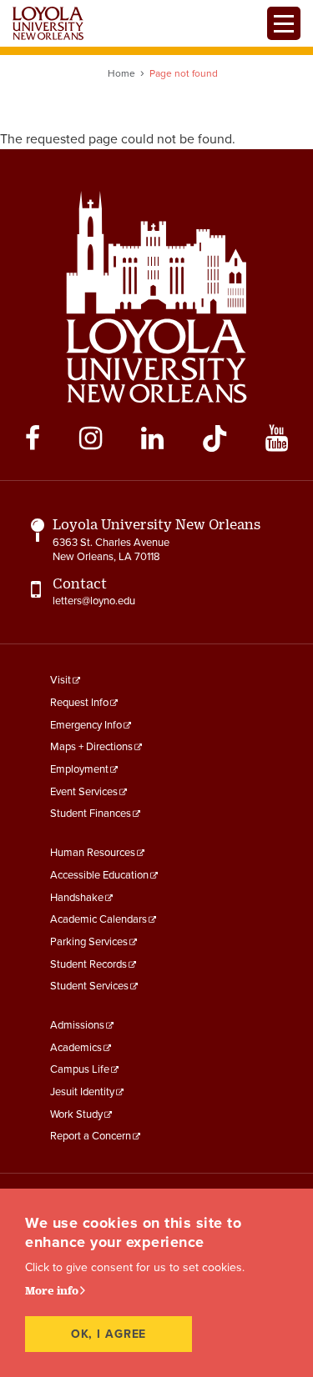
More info (51, 1290)
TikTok (214, 438)
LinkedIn (152, 438)
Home (121, 73)
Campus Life (79, 1069)
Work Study (76, 1114)
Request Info (79, 702)
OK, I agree (109, 1334)
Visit (60, 680)
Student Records (88, 964)
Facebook (32, 438)
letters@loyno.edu (94, 601)
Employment (79, 769)
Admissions (77, 1025)
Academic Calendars (98, 919)
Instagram (90, 438)
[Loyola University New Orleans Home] (48, 23)
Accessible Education (99, 875)
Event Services (84, 792)
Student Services (89, 986)
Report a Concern (90, 1136)
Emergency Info (86, 725)
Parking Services (89, 942)
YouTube (276, 438)
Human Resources (92, 852)
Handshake (76, 897)
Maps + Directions (91, 747)
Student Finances (90, 813)
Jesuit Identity (82, 1092)
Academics (76, 1047)
